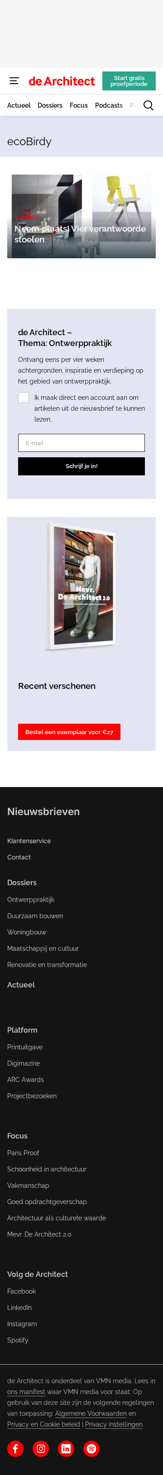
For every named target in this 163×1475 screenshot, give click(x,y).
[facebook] (15, 1449)
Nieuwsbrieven (43, 811)
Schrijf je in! (82, 466)
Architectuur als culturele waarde (56, 1218)
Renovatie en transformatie (47, 964)
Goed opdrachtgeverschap (47, 1201)
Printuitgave (25, 1047)
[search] (148, 105)
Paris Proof (23, 1153)
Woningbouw (26, 932)
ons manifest (26, 1391)
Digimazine (23, 1063)
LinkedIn (19, 1307)
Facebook (21, 1291)
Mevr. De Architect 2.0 (39, 1234)
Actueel (21, 985)
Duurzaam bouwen (35, 916)
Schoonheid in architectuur (46, 1169)
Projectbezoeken (32, 1096)
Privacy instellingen (114, 1424)
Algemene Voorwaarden (91, 1413)
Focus (17, 1136)
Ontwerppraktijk (30, 899)
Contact (19, 857)
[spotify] (91, 1449)
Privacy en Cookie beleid (43, 1424)
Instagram (22, 1324)
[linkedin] (66, 1449)
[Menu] (14, 81)
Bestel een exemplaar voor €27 (69, 732)
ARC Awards (25, 1079)
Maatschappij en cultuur (43, 948)
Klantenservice (29, 840)
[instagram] (41, 1449)
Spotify (18, 1340)
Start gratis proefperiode (129, 81)
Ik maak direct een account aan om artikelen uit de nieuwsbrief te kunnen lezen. (89, 408)
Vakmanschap (28, 1185)
